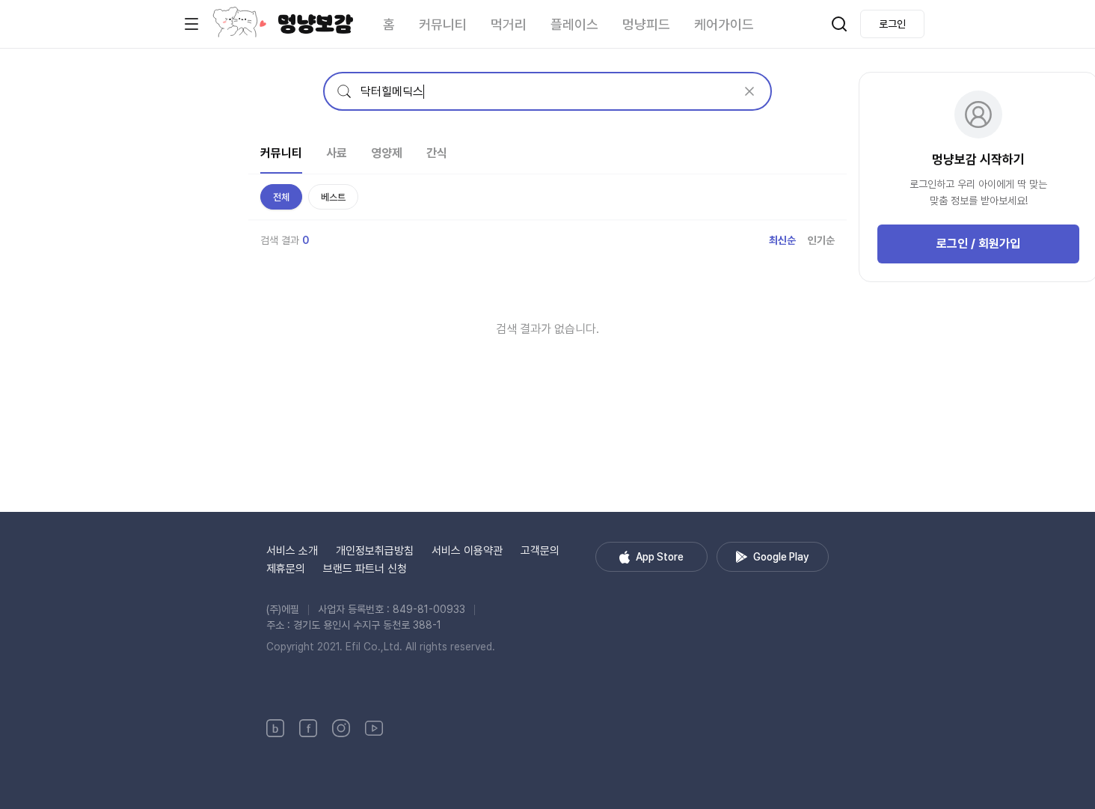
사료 (336, 153)
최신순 (782, 240)
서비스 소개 (292, 551)
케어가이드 (724, 24)
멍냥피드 (646, 24)
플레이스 (574, 24)
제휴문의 (285, 569)
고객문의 (540, 551)
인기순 (821, 240)
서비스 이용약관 (467, 551)
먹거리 (509, 24)
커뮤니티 (443, 24)
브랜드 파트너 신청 (365, 569)
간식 (436, 153)
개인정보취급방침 (375, 551)
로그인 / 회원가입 (978, 243)
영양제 (386, 153)
